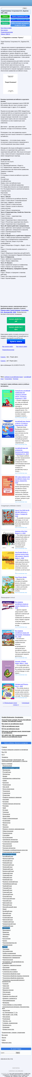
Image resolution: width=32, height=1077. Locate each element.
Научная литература (9, 848)
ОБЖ (4, 808)
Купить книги (16, 341)
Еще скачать (5, 20)
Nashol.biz (5, 1073)
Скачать (5, 16)
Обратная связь (6, 1042)
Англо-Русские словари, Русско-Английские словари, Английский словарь (16, 720)
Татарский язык (7, 875)
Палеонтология (7, 833)
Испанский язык (8, 860)
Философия (6, 816)
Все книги (5, 1035)
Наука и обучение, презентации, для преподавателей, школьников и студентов (14, 760)
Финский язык (7, 913)
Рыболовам (6, 1019)
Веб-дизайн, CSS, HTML (10, 1014)
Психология (6, 814)
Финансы (5, 936)
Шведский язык (7, 902)
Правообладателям (8, 349)
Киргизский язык (8, 919)
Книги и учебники (7, 763)
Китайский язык (7, 911)
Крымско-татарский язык (10, 881)
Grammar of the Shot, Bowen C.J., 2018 (21, 532)
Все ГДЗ (4, 752)
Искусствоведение (8, 789)
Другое (4, 1037)
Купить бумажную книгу (20, 16)
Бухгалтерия (7, 938)
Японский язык (7, 905)
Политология (7, 784)
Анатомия (6, 799)
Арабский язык (7, 886)
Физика (5, 776)
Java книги (6, 988)
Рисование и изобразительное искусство (15, 850)
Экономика (6, 934)
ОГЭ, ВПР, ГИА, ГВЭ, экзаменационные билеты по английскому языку (14, 736)
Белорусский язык (8, 871)
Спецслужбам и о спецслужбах (12, 1004)
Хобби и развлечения (9, 953)
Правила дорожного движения (12, 797)
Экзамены (5, 757)
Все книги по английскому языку (12, 723)
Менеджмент (7, 930)
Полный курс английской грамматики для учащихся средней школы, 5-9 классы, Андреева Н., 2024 (22, 394)
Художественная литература (11, 803)
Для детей (6, 787)
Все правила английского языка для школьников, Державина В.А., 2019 (22, 633)
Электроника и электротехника (12, 955)
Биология (6, 782)
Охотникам (6, 967)
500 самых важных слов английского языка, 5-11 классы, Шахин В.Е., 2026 (22, 479)
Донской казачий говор (10, 907)
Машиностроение (8, 990)
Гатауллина (8, 379)
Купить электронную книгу (20, 20)
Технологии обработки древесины (13, 978)
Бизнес (5, 940)
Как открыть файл (6, 28)
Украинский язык (8, 869)
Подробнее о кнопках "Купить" (13, 37)
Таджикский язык (8, 926)
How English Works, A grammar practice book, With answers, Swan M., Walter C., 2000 (22, 555)
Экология (6, 827)
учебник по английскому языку (13, 377)
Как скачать (4, 30)
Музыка (5, 824)
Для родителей (7, 846)
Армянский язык (8, 873)
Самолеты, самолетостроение (12, 965)
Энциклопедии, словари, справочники (13, 1032)
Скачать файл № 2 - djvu (16, 328)
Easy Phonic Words (21, 577)
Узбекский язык (7, 877)
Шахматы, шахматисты (10, 998)
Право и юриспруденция (10, 818)
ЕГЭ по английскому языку (10, 729)
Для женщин (6, 992)
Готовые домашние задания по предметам (15, 749)
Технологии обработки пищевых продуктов (16, 976)
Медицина (6, 1002)
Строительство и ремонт (10, 971)
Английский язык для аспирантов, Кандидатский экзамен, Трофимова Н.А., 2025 (22, 451)
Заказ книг (6, 985)
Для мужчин (6, 1016)
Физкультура (6, 822)
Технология (6, 791)
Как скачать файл (7, 346)
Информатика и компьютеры (11, 778)
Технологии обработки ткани (11, 973)
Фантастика (6, 1010)
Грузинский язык (8, 917)
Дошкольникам (7, 765)
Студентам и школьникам (10, 841)
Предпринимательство (10, 942)
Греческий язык (7, 892)
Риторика (6, 806)
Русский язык (7, 772)
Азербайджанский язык (10, 883)
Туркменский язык (8, 921)
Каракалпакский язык (9, 924)
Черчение (6, 812)
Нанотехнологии (8, 959)
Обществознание (8, 831)
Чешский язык (7, 900)
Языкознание (7, 915)
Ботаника (6, 801)
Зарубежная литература (10, 839)
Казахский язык (7, 890)
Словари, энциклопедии (10, 1023)
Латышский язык (8, 894)
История (5, 810)
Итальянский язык (8, 865)
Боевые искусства (8, 1029)
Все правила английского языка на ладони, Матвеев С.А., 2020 (22, 605)
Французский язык (8, 858)
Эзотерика (6, 949)
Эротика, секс (7, 1021)
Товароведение (7, 945)
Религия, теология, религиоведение (14, 829)
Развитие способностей (10, 996)
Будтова (15, 379)
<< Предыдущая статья (10, 703)
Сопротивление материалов (11, 852)
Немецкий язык (7, 862)
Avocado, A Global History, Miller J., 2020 (21, 662)
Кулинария (6, 1027)
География (6, 835)
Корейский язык (7, 879)
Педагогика (6, 795)
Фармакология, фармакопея (11, 957)
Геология (5, 983)
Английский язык (8, 856)
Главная (4, 747)
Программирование (9, 1000)
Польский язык (7, 896)
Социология (6, 793)
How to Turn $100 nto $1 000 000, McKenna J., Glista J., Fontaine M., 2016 (22, 513)
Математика (6, 770)
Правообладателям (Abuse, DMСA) (7, 33)
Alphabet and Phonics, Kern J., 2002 (21, 685)
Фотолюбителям (8, 951)
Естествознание (8, 837)
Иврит (5, 909)
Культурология (7, 843)
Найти (4, 1040)
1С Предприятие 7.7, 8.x (10, 1012)
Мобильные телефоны (9, 969)
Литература (6, 774)
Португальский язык (9, 898)
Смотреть (5, 23)
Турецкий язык (7, 888)
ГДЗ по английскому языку (10, 726)
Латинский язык (7, 867)
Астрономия (6, 820)
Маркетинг (6, 932)
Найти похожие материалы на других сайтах (20, 24)
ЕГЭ (3, 754)
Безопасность (7, 1025)
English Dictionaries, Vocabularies (12, 717)
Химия (5, 780)
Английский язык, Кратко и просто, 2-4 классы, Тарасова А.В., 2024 (22, 423)
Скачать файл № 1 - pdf (16, 320)
